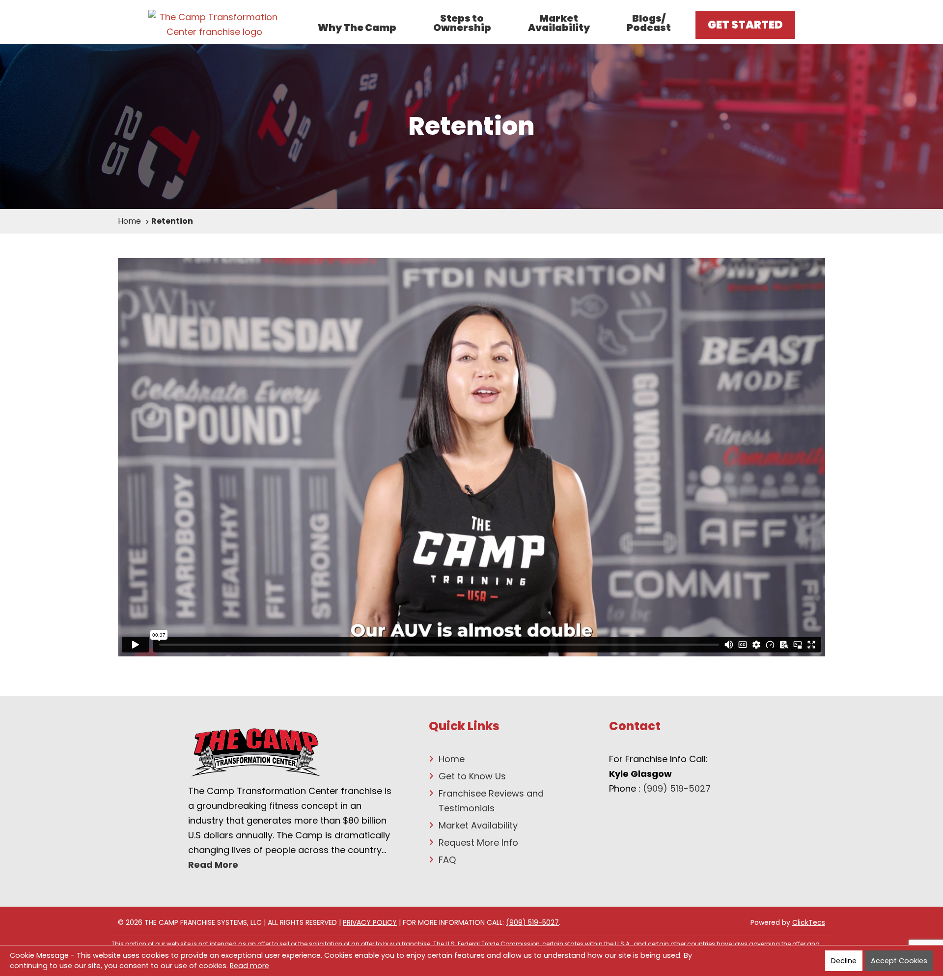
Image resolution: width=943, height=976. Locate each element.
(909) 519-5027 (677, 788)
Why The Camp (357, 28)
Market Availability (559, 23)
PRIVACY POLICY (370, 922)
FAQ (447, 860)
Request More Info (478, 842)
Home (452, 759)
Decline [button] (844, 961)
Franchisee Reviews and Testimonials (491, 800)
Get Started (745, 24)
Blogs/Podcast (649, 23)
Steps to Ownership (462, 23)
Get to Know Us (472, 776)
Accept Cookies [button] (899, 961)
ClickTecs (808, 922)
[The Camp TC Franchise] (214, 24)
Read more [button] (249, 966)
